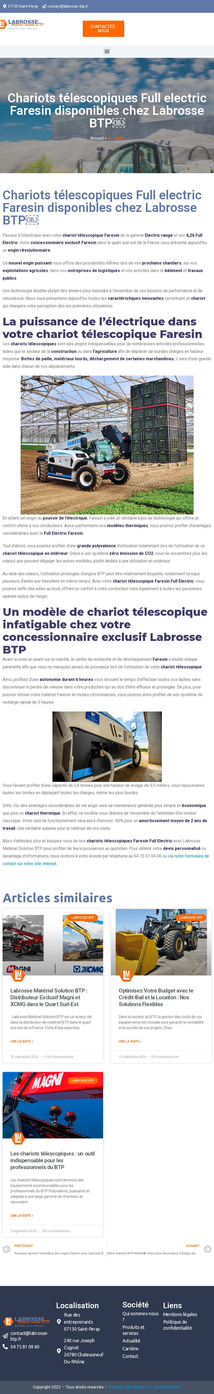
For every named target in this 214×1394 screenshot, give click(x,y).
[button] (103, 29)
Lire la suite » (21, 1041)
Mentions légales (180, 1314)
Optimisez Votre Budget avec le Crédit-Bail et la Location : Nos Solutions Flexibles (156, 997)
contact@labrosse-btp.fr (67, 6)
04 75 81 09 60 (24, 1346)
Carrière (130, 1348)
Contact (130, 1356)
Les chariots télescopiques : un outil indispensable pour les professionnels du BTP (52, 1160)
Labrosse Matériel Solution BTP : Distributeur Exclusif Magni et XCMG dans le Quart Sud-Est (48, 997)
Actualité (131, 1340)
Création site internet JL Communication (144, 1387)
